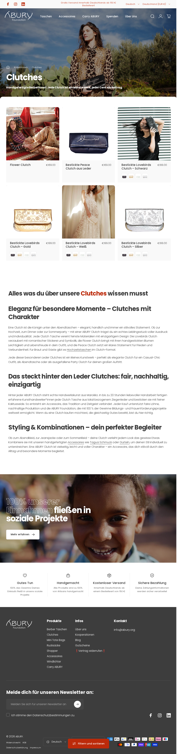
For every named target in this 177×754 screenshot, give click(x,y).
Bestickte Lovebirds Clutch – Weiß (80, 245)
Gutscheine (82, 645)
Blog (78, 640)
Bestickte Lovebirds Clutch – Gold (25, 245)
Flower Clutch (20, 165)
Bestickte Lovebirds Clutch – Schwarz (136, 167)
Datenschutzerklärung (17, 747)
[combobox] (133, 4)
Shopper (52, 650)
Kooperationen (84, 634)
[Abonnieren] (77, 704)
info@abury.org (124, 630)
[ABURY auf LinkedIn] (166, 715)
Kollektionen (20, 67)
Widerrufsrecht (13, 742)
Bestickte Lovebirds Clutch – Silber (136, 245)
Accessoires (76, 442)
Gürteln (124, 442)
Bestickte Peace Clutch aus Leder (78, 167)
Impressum (35, 747)
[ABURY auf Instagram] (157, 715)
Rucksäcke (53, 645)
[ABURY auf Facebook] (148, 715)
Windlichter (54, 661)
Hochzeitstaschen (79, 350)
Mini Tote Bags (56, 640)
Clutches (52, 634)
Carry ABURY (55, 667)
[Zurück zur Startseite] (8, 67)
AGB (24, 742)
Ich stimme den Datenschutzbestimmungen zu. (43, 715)
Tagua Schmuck (101, 442)
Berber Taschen (57, 629)
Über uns (80, 629)
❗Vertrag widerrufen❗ (90, 650)
